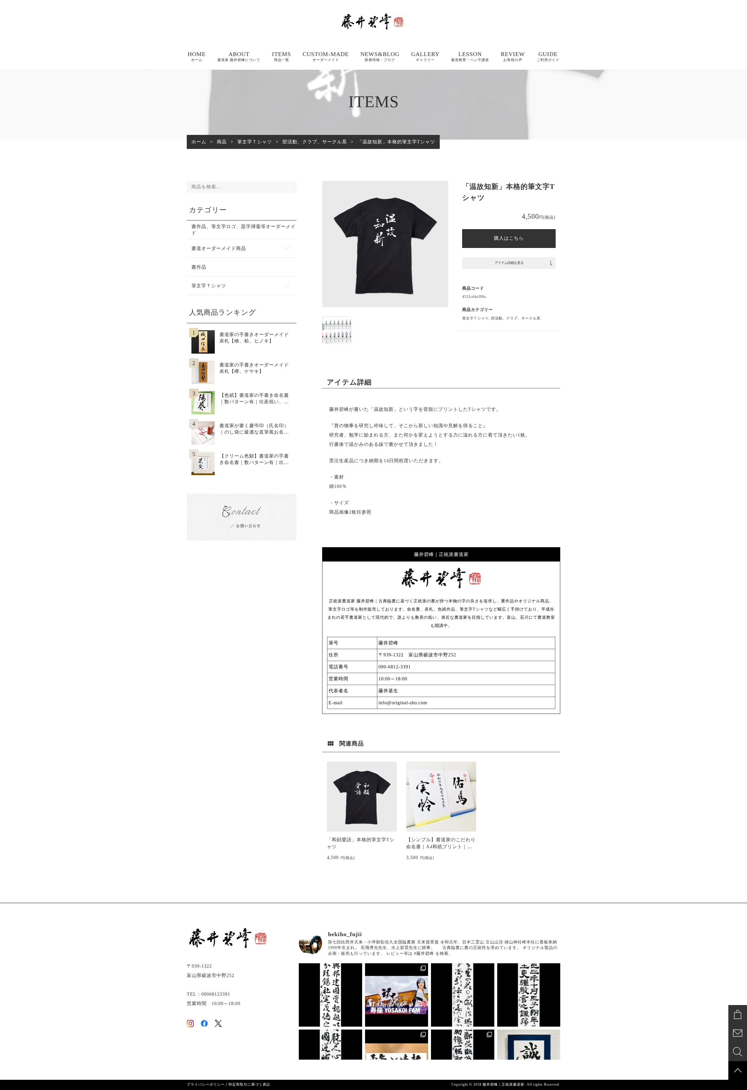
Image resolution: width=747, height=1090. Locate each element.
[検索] (290, 187)
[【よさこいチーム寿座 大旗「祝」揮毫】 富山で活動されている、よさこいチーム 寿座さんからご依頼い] (396, 995)
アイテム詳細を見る (509, 263)
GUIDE (548, 56)
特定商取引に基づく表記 (249, 1084)
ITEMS (281, 56)
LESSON (470, 56)
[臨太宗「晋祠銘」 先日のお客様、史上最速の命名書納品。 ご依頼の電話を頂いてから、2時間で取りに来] (330, 995)
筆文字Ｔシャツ (475, 318)
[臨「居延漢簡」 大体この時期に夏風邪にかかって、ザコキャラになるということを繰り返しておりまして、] (529, 995)
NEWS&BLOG (379, 56)
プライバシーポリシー (206, 1084)
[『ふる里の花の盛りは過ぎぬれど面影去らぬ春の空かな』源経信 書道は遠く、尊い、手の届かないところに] (462, 995)
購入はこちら (509, 238)
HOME (197, 56)
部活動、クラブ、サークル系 (515, 318)
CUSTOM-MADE (326, 56)
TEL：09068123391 (208, 994)
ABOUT (238, 56)
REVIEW (513, 56)
